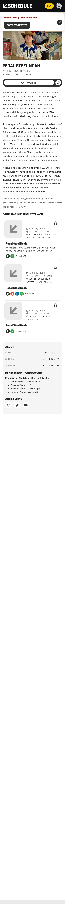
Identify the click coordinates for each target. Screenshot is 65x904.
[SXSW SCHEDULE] (17, 6)
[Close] (59, 22)
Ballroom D (45, 282)
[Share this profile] (58, 82)
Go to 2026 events (17, 25)
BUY (49, 6)
